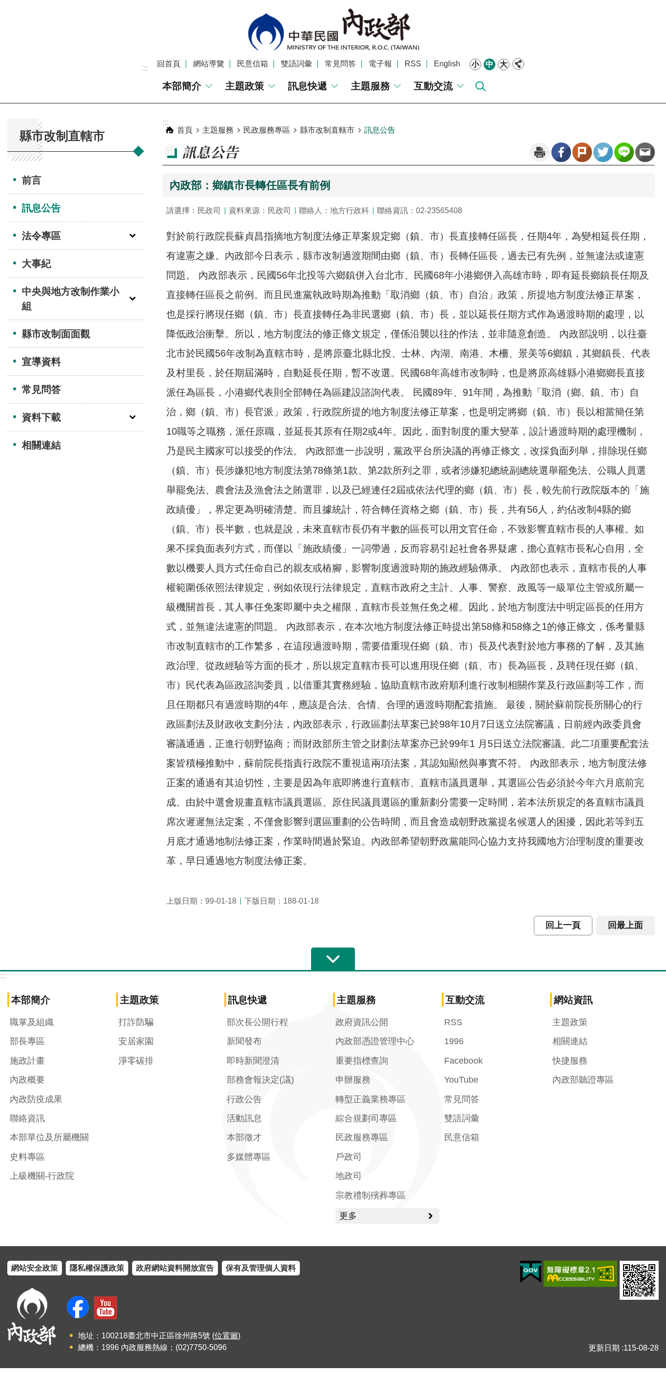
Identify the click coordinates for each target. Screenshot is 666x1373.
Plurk (582, 152)
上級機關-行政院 (42, 1176)
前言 (31, 180)
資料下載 (41, 417)
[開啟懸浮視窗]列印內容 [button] (539, 152)
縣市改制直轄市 (327, 130)
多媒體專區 (249, 1157)
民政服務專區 (266, 130)
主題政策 (244, 86)
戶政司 (348, 1157)
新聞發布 (244, 1041)
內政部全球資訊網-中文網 (333, 29)
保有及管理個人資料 (261, 1268)
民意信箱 (252, 64)
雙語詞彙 (296, 64)
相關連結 (41, 445)
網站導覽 (208, 64)
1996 (454, 1041)
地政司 (348, 1176)
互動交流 (433, 86)
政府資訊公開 (361, 1022)
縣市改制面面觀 (56, 333)
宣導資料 (41, 361)
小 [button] (475, 64)
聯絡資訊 (27, 1118)
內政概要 (27, 1080)
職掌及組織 (32, 1022)
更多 (348, 1216)
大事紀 (36, 263)
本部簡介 (181, 86)
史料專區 (27, 1157)
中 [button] (489, 64)
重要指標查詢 (361, 1061)
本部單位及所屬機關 (49, 1137)
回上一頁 (563, 925)
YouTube (461, 1080)
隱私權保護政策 (97, 1268)
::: (145, 68)
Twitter (603, 152)
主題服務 (370, 86)
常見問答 (340, 64)
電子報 (380, 64)
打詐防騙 (136, 1022)
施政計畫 (27, 1061)
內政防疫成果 (36, 1099)
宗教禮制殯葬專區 (370, 1195)
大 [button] (504, 64)
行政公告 (244, 1099)
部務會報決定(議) (260, 1080)
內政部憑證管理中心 (374, 1041)
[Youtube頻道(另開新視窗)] (105, 1307)
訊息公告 (41, 207)
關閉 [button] (518, 64)
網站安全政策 (34, 1268)
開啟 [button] (333, 959)
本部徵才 (244, 1137)
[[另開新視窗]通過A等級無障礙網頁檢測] (580, 1274)
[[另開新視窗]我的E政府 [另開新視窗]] (530, 1272)
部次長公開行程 (257, 1022)
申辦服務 (353, 1080)
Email (645, 152)
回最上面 (625, 925)
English (447, 64)
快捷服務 (570, 1061)
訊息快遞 (307, 86)
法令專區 (41, 235)
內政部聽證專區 (583, 1080)
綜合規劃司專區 (366, 1118)
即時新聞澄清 (253, 1061)
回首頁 (168, 64)
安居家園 (136, 1041)
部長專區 (27, 1041)
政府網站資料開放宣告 (175, 1268)
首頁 (185, 130)
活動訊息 (244, 1118)
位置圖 (226, 1336)
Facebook (561, 152)
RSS (413, 64)
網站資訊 (573, 999)
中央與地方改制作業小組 (70, 298)
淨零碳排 (136, 1061)
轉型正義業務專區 (370, 1099)
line (624, 152)
